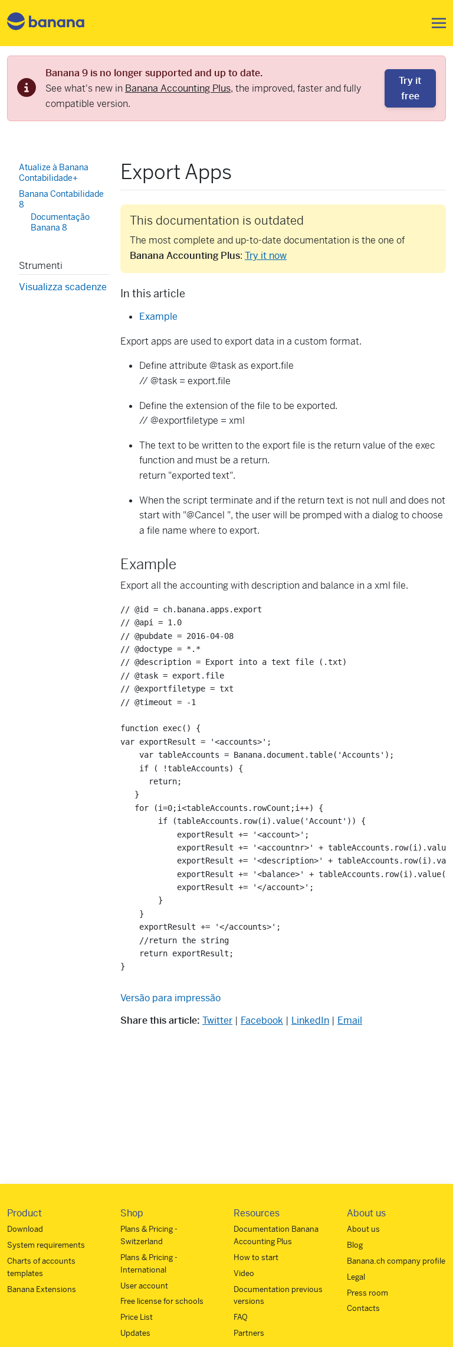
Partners (249, 1333)
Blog (355, 1245)
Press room (367, 1293)
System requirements (46, 1245)
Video (244, 1273)
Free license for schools (161, 1301)
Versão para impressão (170, 998)
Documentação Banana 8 (60, 222)
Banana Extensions (41, 1289)
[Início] (46, 23)
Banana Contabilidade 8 (61, 199)
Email (349, 1020)
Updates (135, 1333)
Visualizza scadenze (63, 287)
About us (363, 1229)
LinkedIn (310, 1020)
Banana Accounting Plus (178, 88)
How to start (256, 1257)
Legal (356, 1277)
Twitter (217, 1020)
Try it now (266, 255)
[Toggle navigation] (435, 23)
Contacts (363, 1308)
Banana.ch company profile (396, 1261)
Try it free (410, 88)
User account (144, 1286)
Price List (136, 1317)
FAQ (241, 1317)
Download (25, 1229)
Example (158, 316)
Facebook (262, 1020)
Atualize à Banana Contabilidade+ (53, 172)
